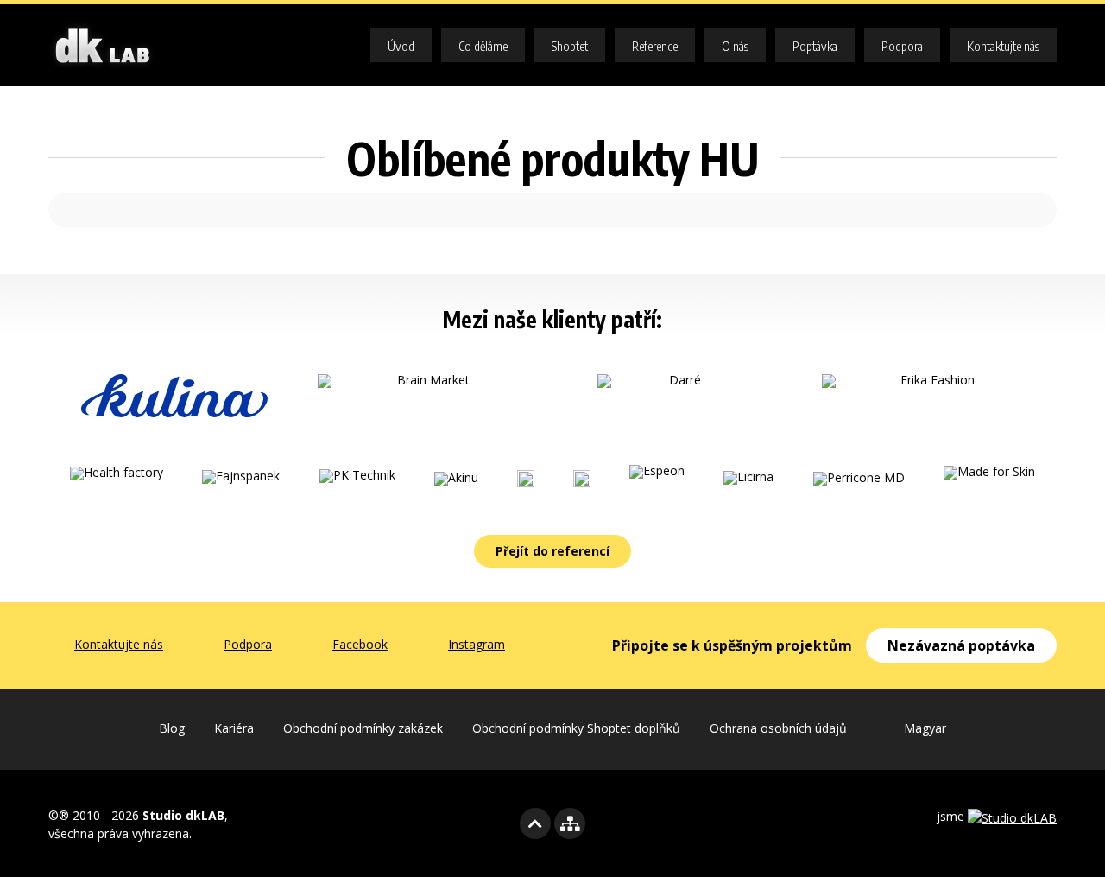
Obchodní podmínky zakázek (363, 728)
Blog (172, 728)
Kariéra (234, 728)
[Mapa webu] (569, 823)
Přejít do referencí (552, 551)
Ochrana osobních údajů (778, 728)
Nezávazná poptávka (961, 645)
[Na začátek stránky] (535, 823)
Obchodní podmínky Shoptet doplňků (576, 728)
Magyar (925, 728)
